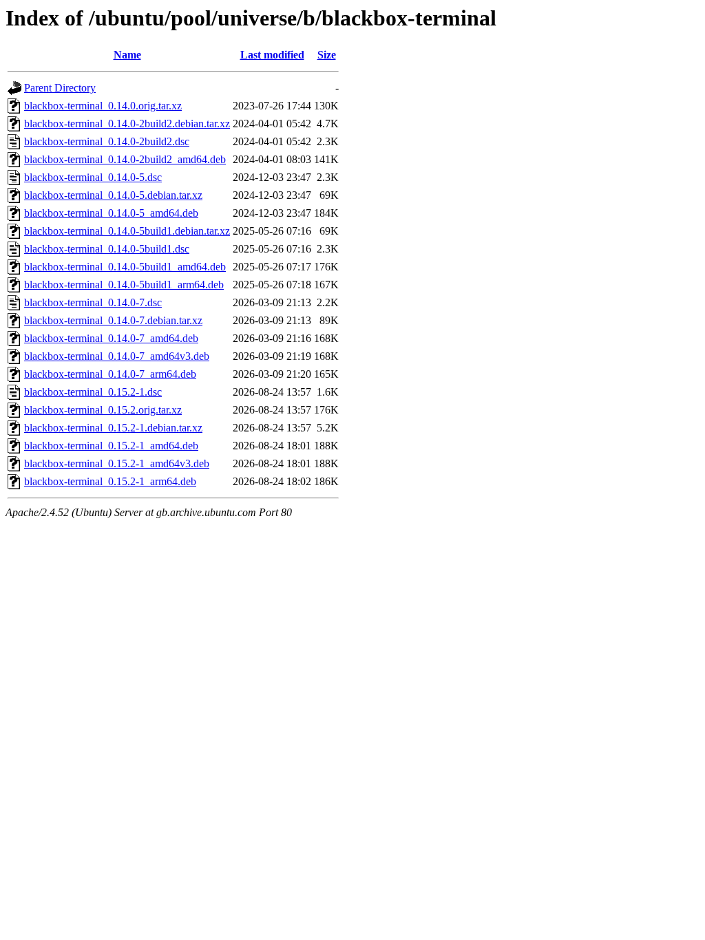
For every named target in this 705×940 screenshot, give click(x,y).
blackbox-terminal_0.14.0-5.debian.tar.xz (113, 195)
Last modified (272, 55)
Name (127, 55)
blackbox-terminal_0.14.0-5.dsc (93, 177)
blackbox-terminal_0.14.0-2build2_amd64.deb (125, 159)
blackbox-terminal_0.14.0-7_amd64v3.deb (116, 356)
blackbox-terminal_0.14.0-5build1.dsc (106, 249)
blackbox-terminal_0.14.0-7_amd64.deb (111, 338)
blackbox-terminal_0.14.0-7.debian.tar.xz (113, 320)
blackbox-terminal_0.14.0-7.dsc (93, 302)
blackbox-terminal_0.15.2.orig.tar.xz (103, 410)
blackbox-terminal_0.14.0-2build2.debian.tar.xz (127, 123)
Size (326, 55)
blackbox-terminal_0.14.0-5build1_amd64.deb (125, 267)
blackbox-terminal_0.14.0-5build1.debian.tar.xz (127, 231)
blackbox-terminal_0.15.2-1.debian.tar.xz (113, 428)
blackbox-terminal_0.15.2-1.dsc (93, 392)
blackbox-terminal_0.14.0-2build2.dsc (106, 141)
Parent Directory (60, 88)
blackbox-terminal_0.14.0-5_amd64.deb (111, 213)
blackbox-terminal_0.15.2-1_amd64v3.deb (116, 463)
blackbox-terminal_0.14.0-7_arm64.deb (110, 374)
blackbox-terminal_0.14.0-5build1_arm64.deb (124, 284)
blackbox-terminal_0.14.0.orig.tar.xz (103, 105)
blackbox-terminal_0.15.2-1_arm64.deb (110, 481)
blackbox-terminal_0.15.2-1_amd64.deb (111, 445)
